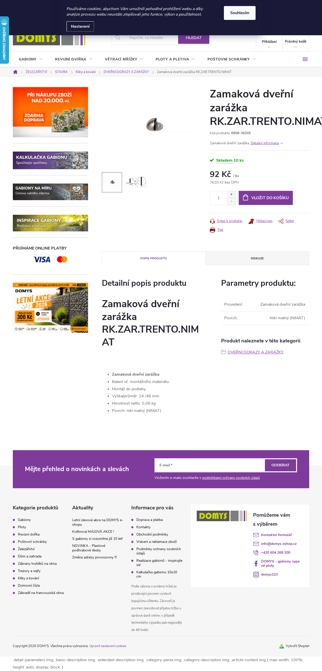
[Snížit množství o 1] (231, 201)
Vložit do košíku (270, 198)
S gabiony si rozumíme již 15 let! (97, 538)
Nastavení (80, 26)
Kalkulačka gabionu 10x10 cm (156, 574)
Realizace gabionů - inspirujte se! (159, 562)
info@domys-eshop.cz (279, 543)
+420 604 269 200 (275, 552)
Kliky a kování (28, 578)
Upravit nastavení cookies (107, 646)
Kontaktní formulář (276, 535)
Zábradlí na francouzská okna (41, 593)
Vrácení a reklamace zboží (156, 541)
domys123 (269, 574)
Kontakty (143, 527)
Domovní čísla (29, 586)
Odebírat (280, 465)
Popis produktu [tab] (153, 258)
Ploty (22, 527)
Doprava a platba (149, 519)
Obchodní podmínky (152, 534)
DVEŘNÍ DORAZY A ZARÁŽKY (256, 352)
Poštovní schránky (32, 542)
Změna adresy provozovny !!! (94, 557)
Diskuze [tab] (257, 258)
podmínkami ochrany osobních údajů (231, 477)
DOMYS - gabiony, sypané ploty (280, 563)
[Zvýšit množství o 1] (231, 194)
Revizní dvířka (28, 535)
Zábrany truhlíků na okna (37, 564)
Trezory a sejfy (29, 571)
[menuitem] (31, 59)
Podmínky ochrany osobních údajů (158, 551)
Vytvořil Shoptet (297, 646)
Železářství (26, 549)
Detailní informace (265, 143)
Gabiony (24, 520)
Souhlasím (239, 13)
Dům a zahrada (30, 556)
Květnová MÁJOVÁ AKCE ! (93, 531)
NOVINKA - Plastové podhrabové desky (88, 548)
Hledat (194, 38)
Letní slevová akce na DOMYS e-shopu (97, 522)
